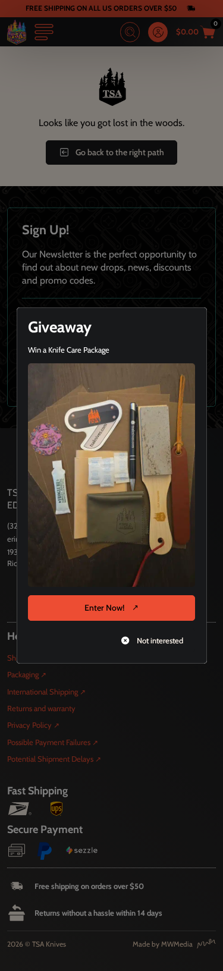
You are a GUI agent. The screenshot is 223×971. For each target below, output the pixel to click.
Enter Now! (104, 607)
